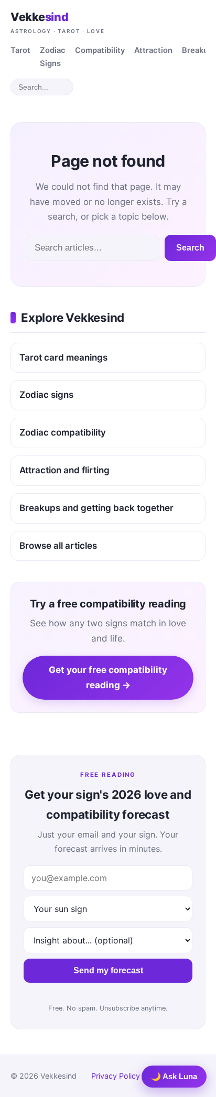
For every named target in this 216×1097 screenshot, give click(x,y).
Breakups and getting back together (96, 508)
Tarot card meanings (63, 357)
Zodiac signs (46, 394)
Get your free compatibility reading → (108, 677)
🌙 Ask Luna (174, 1076)
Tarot (20, 50)
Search (190, 247)
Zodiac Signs (53, 57)
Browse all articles (58, 545)
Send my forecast (108, 970)
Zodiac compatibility (62, 432)
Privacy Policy (115, 1075)
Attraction (153, 50)
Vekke (57, 22)
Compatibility (100, 50)
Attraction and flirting (64, 470)
